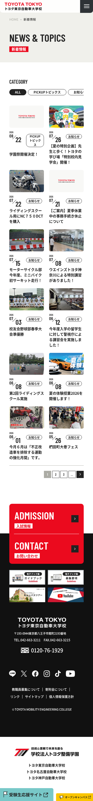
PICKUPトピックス (47, 92)
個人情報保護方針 (61, 696)
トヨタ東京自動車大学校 (46, 765)
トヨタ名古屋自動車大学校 (46, 771)
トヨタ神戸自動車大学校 (46, 777)
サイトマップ (34, 696)
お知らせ (80, 92)
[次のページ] (80, 474)
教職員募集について (26, 689)
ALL (18, 92)
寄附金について (56, 689)
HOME (13, 19)
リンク (15, 696)
